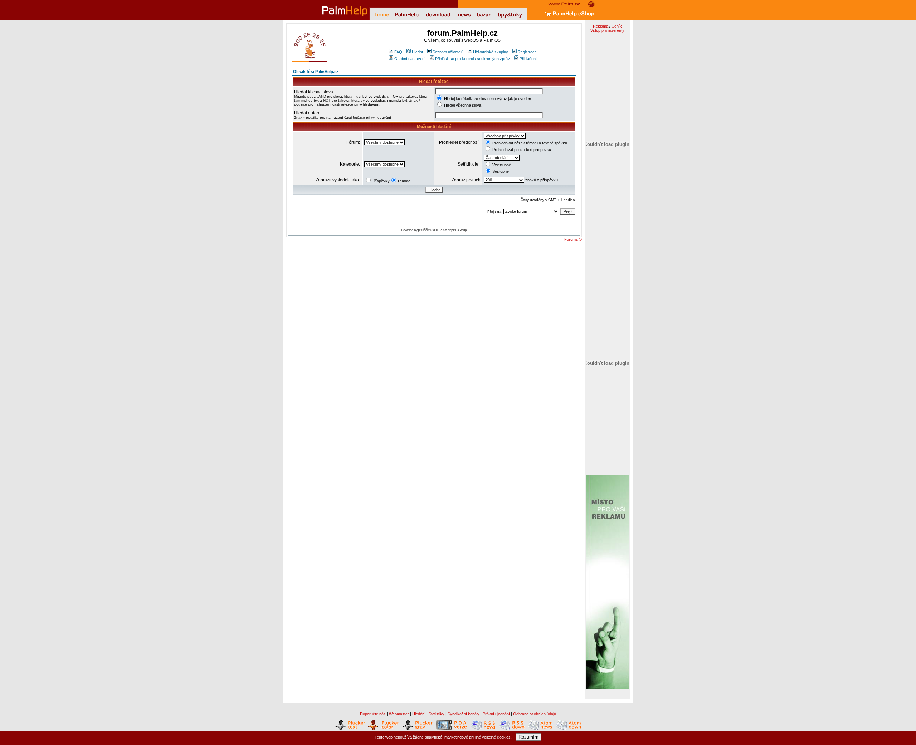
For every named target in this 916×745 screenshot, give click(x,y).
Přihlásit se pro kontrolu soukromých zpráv (472, 59)
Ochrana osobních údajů (534, 714)
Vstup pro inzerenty (607, 30)
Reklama (600, 26)
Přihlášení (528, 59)
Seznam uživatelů (448, 52)
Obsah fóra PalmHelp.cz (315, 71)
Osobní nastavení (409, 59)
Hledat (417, 52)
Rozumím (528, 737)
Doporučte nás (373, 714)
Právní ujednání (496, 714)
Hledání (418, 714)
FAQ (398, 52)
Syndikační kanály (463, 714)
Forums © (573, 239)
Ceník (617, 26)
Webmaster (399, 714)
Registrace (527, 52)
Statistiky (436, 714)
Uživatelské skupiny (490, 52)
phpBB (423, 229)
